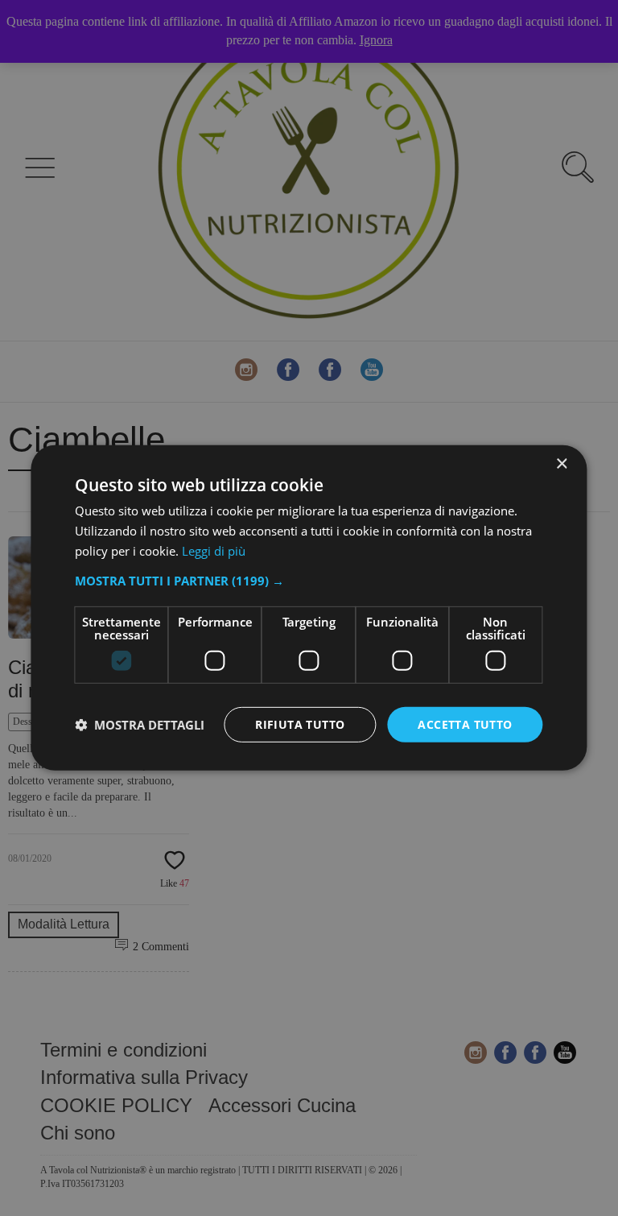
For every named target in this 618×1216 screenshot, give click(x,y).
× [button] (561, 464)
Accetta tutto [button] (465, 723)
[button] (308, 580)
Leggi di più (213, 551)
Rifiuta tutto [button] (299, 723)
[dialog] (309, 608)
